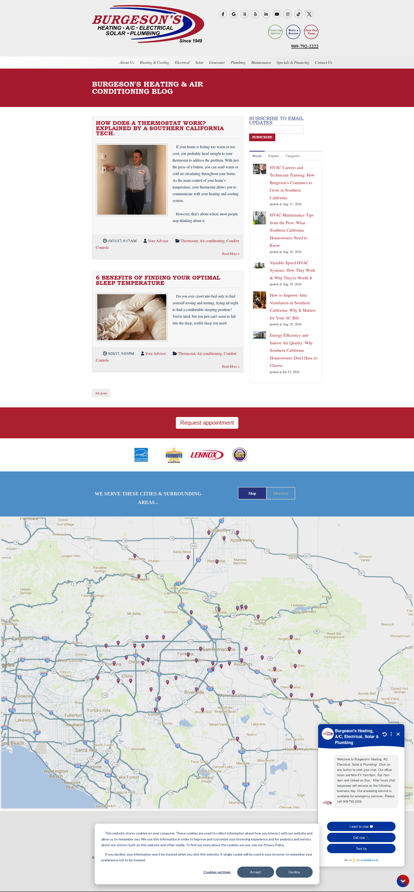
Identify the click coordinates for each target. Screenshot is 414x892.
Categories (293, 155)
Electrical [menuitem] (182, 62)
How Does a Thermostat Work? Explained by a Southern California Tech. (160, 128)
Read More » (231, 253)
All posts (101, 393)
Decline (294, 872)
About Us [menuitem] (127, 62)
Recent (257, 155)
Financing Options (275, 32)
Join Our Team (311, 32)
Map (252, 493)
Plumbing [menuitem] (238, 62)
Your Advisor (158, 240)
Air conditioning (212, 240)
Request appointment (207, 422)
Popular (273, 155)
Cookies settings (217, 872)
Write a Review (293, 32)
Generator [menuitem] (217, 62)
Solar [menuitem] (199, 62)
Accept (255, 872)
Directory (281, 493)
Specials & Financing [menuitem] (293, 62)
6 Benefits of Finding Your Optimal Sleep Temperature (158, 280)
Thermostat (189, 240)
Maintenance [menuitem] (261, 62)
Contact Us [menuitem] (323, 62)
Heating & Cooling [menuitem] (154, 62)
